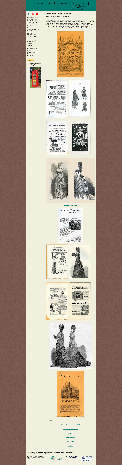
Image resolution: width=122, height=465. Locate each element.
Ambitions (70, 446)
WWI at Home (70, 433)
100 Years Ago (31, 47)
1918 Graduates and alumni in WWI (70, 424)
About (28, 57)
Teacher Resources (32, 36)
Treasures (29, 43)
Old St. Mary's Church (32, 19)
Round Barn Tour (31, 30)
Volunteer (29, 54)
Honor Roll (30, 33)
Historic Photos (31, 41)
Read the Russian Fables (70, 205)
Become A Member (32, 52)
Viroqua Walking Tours (33, 29)
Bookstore (29, 50)
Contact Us (30, 55)
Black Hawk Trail (31, 27)
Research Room (31, 34)
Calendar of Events (32, 48)
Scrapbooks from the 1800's (70, 429)
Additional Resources (32, 37)
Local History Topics (32, 40)
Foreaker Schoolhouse (33, 20)
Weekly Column (31, 45)
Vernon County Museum (33, 17)
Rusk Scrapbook (70, 441)
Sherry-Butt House (32, 22)
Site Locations (31, 24)
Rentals (29, 25)
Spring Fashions (70, 437)
